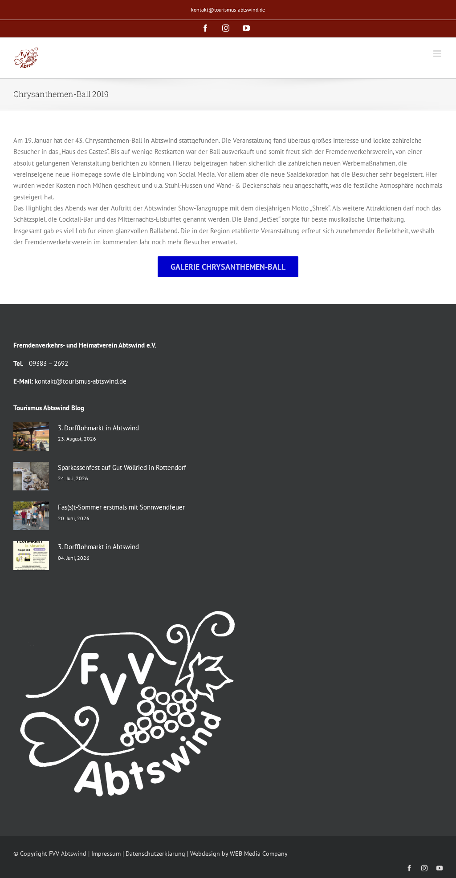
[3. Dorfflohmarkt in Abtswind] (31, 436)
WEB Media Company (259, 854)
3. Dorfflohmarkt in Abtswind (98, 428)
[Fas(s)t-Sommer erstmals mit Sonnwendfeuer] (31, 516)
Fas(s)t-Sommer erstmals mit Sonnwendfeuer (121, 507)
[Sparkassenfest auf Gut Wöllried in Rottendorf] (31, 476)
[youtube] (439, 868)
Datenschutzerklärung (155, 854)
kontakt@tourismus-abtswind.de (228, 9)
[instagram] (424, 868)
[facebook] (409, 868)
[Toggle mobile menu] (438, 53)
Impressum (106, 854)
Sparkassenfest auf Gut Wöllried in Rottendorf (122, 467)
